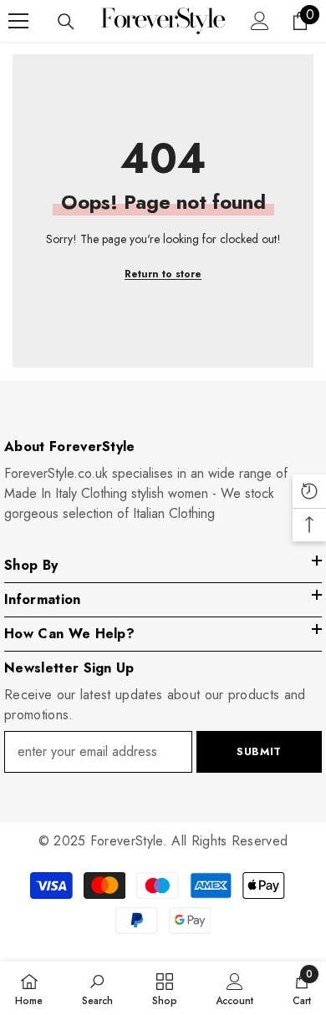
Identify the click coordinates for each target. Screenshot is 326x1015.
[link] (97, 988)
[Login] (260, 21)
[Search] (66, 22)
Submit (259, 751)
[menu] (18, 21)
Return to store (163, 274)
